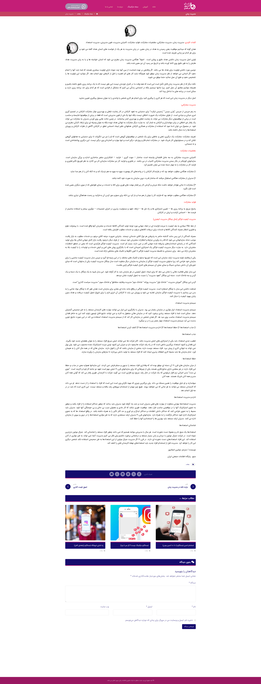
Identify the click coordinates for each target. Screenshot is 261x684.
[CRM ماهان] (97, 14)
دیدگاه (192, 582)
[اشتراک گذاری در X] (133, 474)
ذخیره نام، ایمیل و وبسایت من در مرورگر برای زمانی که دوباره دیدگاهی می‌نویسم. (159, 620)
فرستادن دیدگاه (189, 626)
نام (194, 606)
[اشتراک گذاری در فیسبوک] (139, 474)
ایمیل (149, 606)
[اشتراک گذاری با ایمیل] (111, 474)
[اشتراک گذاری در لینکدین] (122, 474)
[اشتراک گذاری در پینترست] (128, 474)
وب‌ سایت (104, 606)
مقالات (187, 464)
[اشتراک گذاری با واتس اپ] (117, 474)
